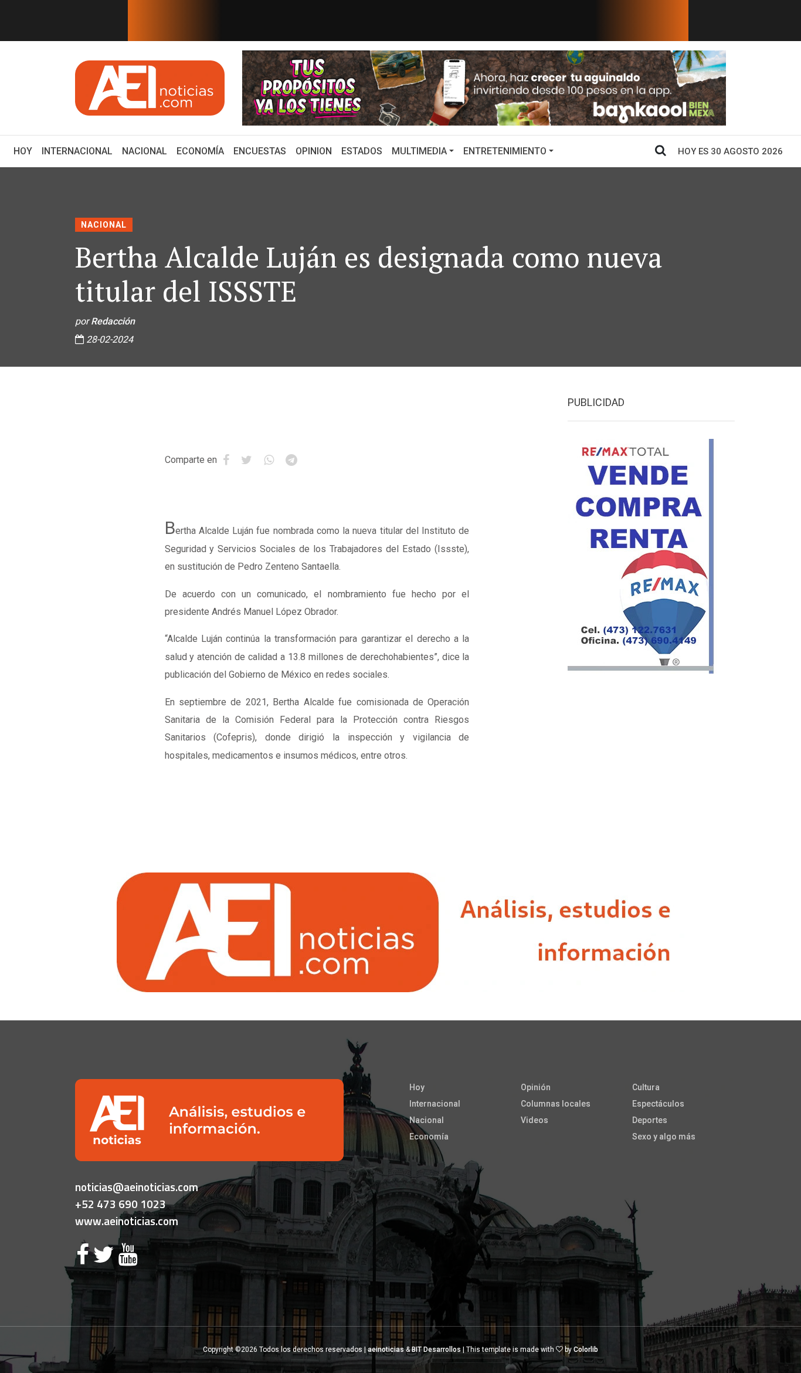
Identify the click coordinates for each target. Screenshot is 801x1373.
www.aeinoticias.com (126, 1220)
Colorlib (585, 1349)
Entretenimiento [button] (505, 151)
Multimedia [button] (419, 151)
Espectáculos (658, 1103)
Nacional (144, 151)
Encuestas (259, 151)
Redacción (113, 321)
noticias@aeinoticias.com (136, 1186)
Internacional (77, 151)
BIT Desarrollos (436, 1349)
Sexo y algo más (663, 1136)
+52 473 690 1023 (120, 1203)
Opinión (536, 1087)
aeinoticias (386, 1349)
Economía (200, 151)
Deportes (649, 1120)
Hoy (25, 151)
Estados (361, 151)
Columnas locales (555, 1103)
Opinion (314, 151)
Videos (534, 1120)
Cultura (646, 1087)
